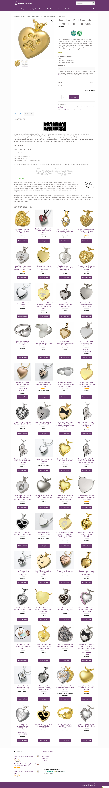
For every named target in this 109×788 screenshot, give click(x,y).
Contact (77, 9)
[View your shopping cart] (93, 9)
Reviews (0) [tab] (28, 114)
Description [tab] (18, 114)
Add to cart (74, 97)
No (60, 58)
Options (60, 85)
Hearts (33, 16)
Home (16, 9)
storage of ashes (79, 109)
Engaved (63, 109)
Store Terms (68, 9)
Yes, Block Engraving (66, 60)
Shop (22, 9)
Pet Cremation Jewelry (24, 16)
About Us (41, 9)
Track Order (50, 9)
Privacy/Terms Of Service (88, 785)
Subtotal (60, 83)
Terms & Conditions (48, 751)
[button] (52, 21)
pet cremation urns (69, 109)
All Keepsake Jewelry (69, 106)
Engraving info (32, 9)
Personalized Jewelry (83, 106)
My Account (59, 9)
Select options (22, 241)
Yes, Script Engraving (66, 62)
